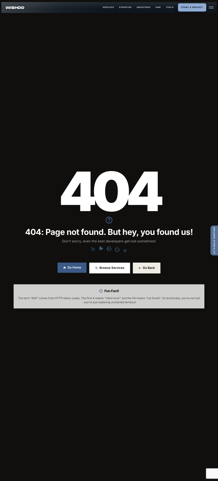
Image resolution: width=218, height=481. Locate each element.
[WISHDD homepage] (15, 7)
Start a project (192, 7)
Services (108, 7)
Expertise (125, 7)
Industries (144, 7)
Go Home (74, 267)
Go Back (149, 268)
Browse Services (111, 268)
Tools (170, 7)
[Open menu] (211, 7)
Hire (158, 7)
